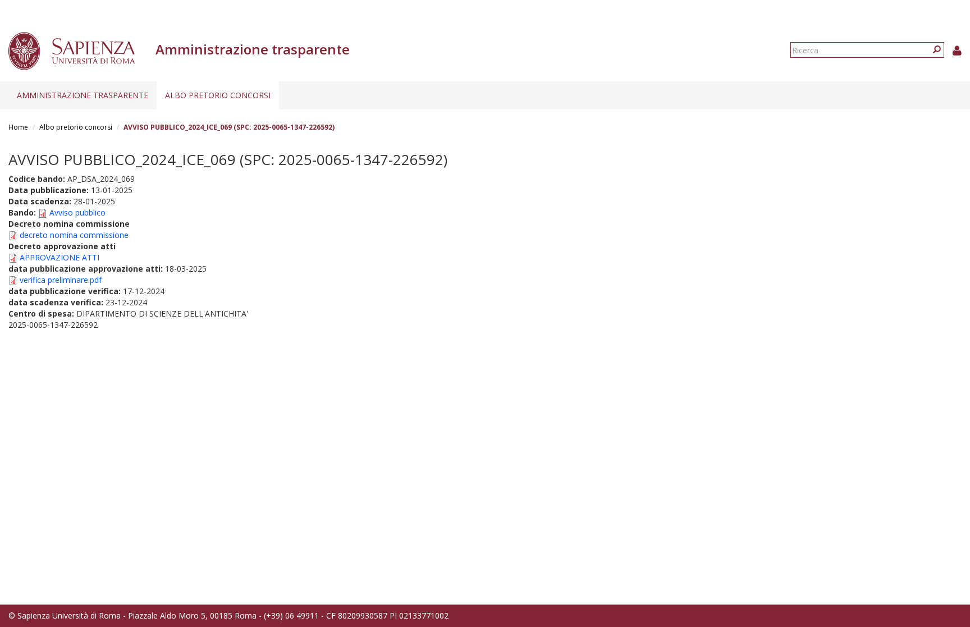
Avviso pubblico (77, 212)
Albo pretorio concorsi (218, 95)
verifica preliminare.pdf (61, 279)
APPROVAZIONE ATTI (59, 257)
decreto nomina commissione (74, 235)
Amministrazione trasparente (82, 95)
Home (18, 127)
